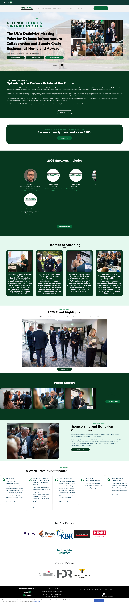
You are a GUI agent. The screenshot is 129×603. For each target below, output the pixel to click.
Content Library (67, 8)
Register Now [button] (100, 8)
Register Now (64, 138)
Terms (105, 594)
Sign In (125, 2)
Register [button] (80, 8)
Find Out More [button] (80, 455)
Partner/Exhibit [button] (56, 8)
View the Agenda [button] (64, 112)
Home (37, 8)
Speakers (48, 8)
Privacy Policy (81, 594)
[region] (64, 600)
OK (99, 600)
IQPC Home (90, 594)
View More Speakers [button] (64, 231)
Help (110, 594)
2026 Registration (54, 57)
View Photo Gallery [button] (113, 407)
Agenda (42, 8)
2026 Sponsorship (35, 57)
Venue (74, 8)
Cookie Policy (98, 594)
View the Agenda (15, 57)
